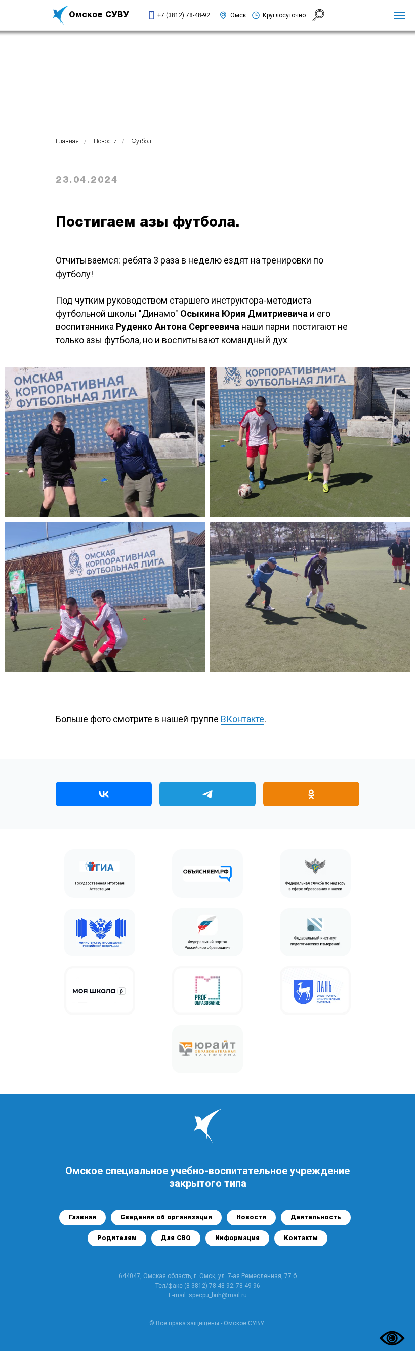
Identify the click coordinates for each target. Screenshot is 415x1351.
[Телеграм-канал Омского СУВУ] (207, 794)
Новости (105, 141)
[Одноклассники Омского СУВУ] (311, 794)
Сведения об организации (166, 1217)
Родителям (117, 1238)
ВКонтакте (242, 719)
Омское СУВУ (99, 15)
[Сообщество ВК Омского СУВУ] (104, 794)
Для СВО (176, 1238)
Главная (67, 141)
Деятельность (315, 1217)
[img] (61, 15)
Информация (237, 1238)
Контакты (301, 1238)
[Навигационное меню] (399, 15)
